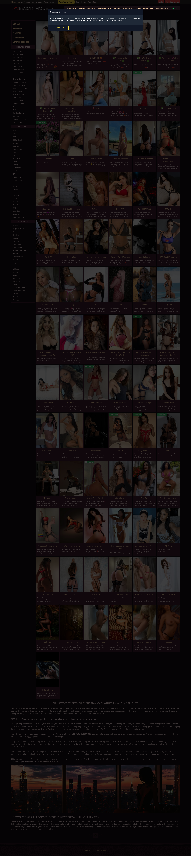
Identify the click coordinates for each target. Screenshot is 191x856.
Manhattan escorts (144, 8)
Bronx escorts (104, 8)
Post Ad (174, 8)
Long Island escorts (123, 8)
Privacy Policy (117, 20)
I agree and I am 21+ (59, 28)
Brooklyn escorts (87, 8)
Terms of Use (103, 20)
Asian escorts (162, 8)
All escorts (71, 8)
